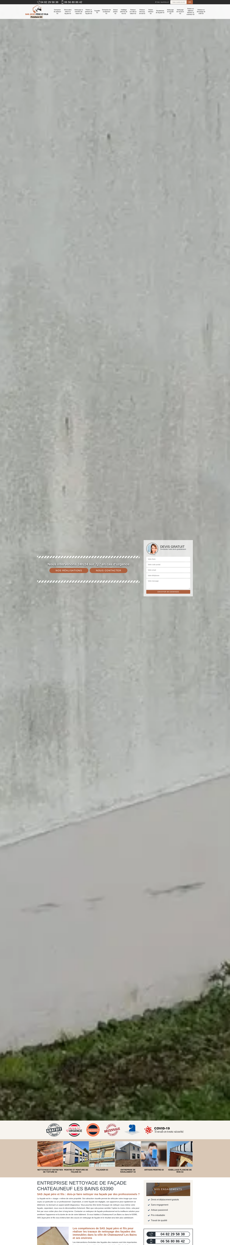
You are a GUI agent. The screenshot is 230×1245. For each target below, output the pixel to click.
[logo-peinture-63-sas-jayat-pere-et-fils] (36, 11)
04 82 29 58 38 (49, 2)
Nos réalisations (69, 570)
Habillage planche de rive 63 (123, 11)
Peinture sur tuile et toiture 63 (133, 11)
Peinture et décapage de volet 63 (201, 11)
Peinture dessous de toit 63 (142, 11)
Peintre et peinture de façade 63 (88, 11)
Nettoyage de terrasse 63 (180, 11)
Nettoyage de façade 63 (170, 11)
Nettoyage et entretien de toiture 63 (79, 11)
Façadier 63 (97, 11)
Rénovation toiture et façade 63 (67, 11)
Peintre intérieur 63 (150, 11)
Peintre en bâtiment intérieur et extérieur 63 (190, 11)
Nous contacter (108, 570)
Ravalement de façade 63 (160, 11)
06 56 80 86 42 (73, 2)
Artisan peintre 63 (115, 11)
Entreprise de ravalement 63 (106, 11)
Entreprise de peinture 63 (57, 11)
